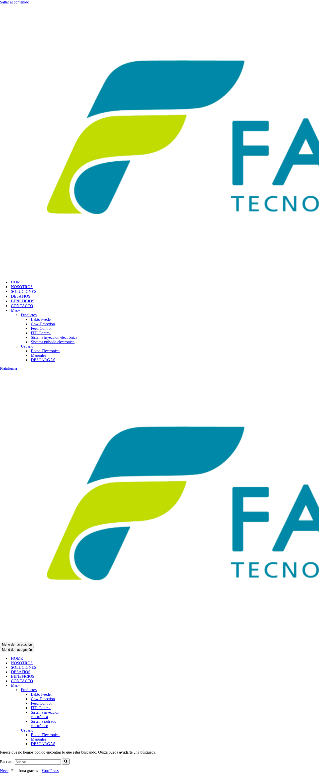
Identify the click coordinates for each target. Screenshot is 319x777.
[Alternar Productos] (84, 690)
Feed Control (41, 328)
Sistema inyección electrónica (54, 337)
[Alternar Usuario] (84, 730)
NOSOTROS (22, 287)
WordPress (50, 771)
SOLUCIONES (23, 291)
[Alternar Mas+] (84, 685)
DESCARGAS (43, 360)
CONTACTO (22, 306)
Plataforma (8, 368)
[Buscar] (66, 762)
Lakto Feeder (41, 319)
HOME (17, 282)
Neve (4, 771)
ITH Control (41, 333)
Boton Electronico (45, 351)
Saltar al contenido (14, 2)
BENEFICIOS (22, 301)
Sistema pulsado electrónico (53, 342)
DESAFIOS (20, 296)
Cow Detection (43, 324)
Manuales (38, 355)
